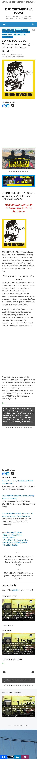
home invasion (9, 537)
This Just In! (7, 37)
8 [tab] (25, 171)
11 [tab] (28, 427)
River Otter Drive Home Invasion (16, 540)
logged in (15, 590)
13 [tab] (32, 685)
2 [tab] (11, 171)
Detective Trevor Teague (13, 535)
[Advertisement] (18, 129)
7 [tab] (23, 171)
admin (6, 54)
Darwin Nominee (8, 32)
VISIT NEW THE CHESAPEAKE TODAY (13, 2)
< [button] (4, 158)
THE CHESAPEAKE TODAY (19, 11)
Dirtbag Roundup (22, 32)
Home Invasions (8, 34)
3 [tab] (14, 171)
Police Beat (20, 34)
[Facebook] (4, 105)
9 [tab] (27, 171)
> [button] (32, 158)
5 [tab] (18, 171)
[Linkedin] (7, 105)
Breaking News (8, 29)
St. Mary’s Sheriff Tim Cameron (15, 543)
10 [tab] (26, 427)
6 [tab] (20, 171)
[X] (12, 105)
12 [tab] (31, 427)
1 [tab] (9, 171)
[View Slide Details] (18, 672)
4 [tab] (16, 171)
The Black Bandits (11, 545)
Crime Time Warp (21, 29)
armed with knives (15, 532)
